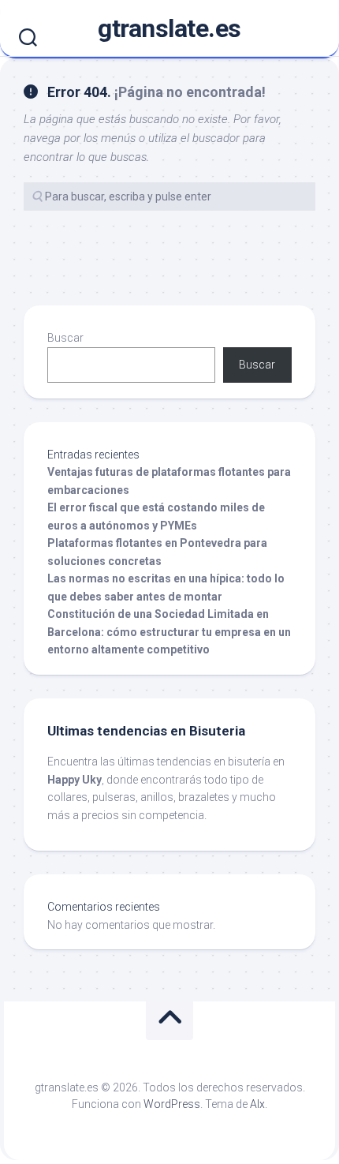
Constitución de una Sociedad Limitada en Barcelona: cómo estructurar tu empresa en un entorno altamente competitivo (169, 632)
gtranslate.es (169, 28)
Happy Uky (74, 779)
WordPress (171, 1104)
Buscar (65, 337)
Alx (257, 1104)
